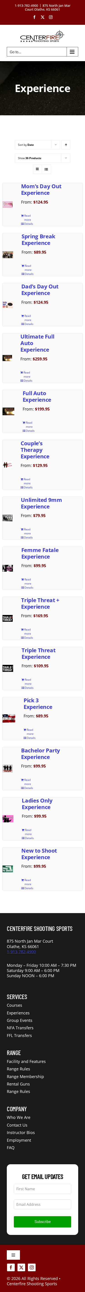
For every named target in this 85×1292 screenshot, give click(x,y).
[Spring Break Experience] (7, 254)
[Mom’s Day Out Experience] (7, 204)
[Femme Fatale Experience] (7, 568)
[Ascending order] (65, 144)
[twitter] (21, 1267)
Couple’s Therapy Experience (35, 449)
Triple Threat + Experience (40, 603)
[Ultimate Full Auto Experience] (7, 358)
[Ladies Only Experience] (7, 818)
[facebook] (11, 1267)
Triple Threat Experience (38, 653)
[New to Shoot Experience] (7, 868)
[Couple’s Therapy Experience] (7, 465)
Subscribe (42, 1222)
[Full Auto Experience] (8, 411)
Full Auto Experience (37, 396)
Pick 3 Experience (38, 703)
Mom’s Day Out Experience (41, 189)
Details (28, 224)
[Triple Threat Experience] (7, 668)
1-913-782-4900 (21, 951)
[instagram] (32, 1267)
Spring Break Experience (38, 239)
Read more (27, 218)
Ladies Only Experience (37, 804)
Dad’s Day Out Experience (39, 290)
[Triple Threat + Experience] (7, 618)
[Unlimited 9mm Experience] (7, 518)
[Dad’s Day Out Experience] (7, 304)
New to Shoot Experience (39, 854)
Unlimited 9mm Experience (41, 503)
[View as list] (46, 169)
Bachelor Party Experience (40, 754)
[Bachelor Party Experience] (7, 768)
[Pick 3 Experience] (8, 718)
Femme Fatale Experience (40, 553)
